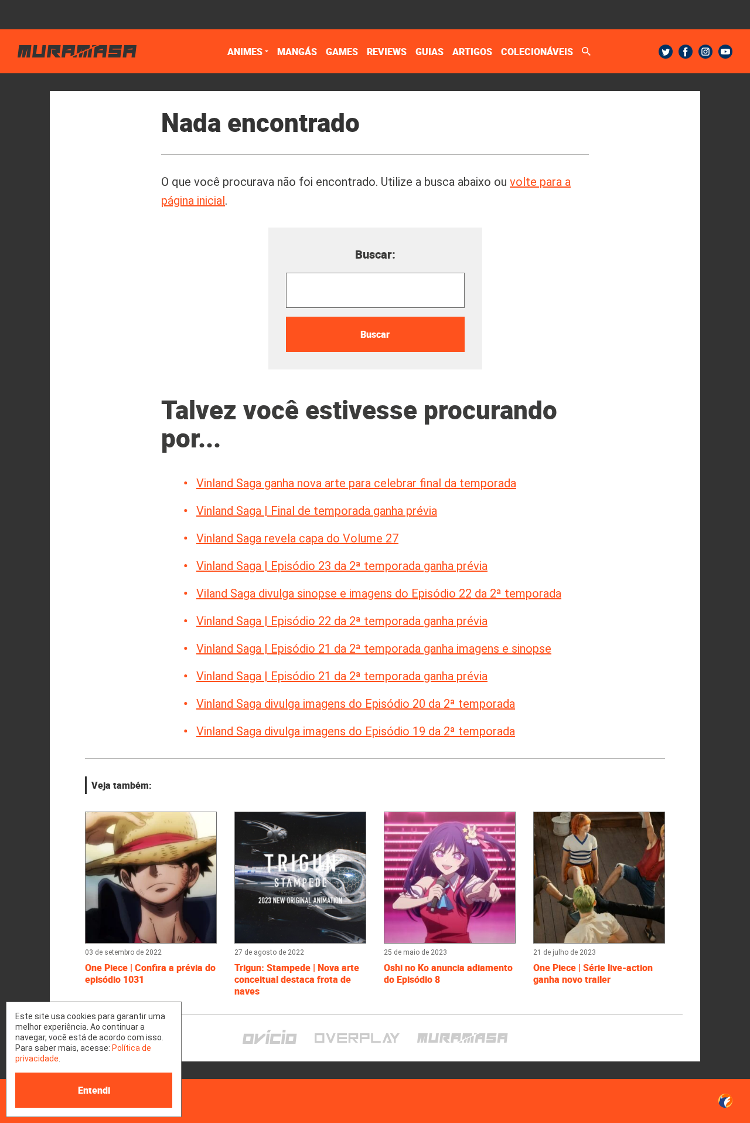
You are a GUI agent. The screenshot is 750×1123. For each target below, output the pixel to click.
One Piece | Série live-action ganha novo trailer (593, 973)
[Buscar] (586, 51)
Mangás (297, 51)
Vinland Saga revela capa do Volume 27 (297, 538)
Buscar (375, 334)
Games (342, 51)
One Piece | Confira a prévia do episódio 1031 (150, 973)
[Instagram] (705, 52)
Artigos (472, 51)
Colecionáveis (537, 51)
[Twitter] (666, 52)
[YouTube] (725, 52)
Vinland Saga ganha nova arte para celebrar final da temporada (356, 483)
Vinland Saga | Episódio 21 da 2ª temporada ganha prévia (342, 676)
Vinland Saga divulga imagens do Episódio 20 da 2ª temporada (355, 704)
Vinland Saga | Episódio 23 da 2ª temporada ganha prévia (342, 566)
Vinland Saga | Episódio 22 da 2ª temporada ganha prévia (342, 621)
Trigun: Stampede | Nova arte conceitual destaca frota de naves (296, 979)
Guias (429, 51)
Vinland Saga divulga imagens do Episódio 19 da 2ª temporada (355, 731)
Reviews (387, 51)
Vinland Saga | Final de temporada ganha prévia (316, 511)
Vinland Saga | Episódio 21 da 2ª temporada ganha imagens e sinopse (373, 649)
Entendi (94, 1090)
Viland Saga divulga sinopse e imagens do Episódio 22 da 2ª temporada (378, 593)
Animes (244, 51)
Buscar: (375, 254)
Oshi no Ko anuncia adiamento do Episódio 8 (448, 973)
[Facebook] (686, 52)
